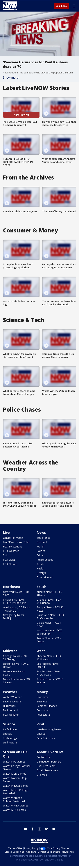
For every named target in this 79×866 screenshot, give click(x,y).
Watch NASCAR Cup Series (15, 779)
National (42, 542)
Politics (41, 551)
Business (42, 701)
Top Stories (43, 537)
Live (6, 532)
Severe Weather (12, 701)
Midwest (10, 651)
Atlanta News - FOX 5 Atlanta (49, 593)
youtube (25, 829)
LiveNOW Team (46, 766)
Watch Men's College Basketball (15, 791)
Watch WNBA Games (15, 805)
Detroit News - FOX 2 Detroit (15, 665)
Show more (11, 77)
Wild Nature (10, 742)
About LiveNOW (50, 752)
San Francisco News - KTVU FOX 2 (49, 673)
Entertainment (45, 577)
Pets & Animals (46, 738)
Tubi (5, 555)
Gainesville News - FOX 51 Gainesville (50, 616)
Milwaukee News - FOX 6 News (16, 680)
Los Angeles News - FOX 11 (48, 665)
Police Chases (45, 559)
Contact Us (43, 757)
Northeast (11, 586)
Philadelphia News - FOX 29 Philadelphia (14, 601)
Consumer (43, 710)
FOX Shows (10, 564)
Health (40, 568)
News (41, 532)
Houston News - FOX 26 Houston (49, 632)
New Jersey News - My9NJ (14, 616)
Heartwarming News (49, 729)
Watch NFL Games (14, 761)
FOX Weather (11, 551)
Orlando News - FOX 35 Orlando (49, 601)
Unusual (41, 733)
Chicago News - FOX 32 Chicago (15, 657)
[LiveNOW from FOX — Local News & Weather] (10, 5)
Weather (10, 692)
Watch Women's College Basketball (14, 799)
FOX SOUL (9, 559)
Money (42, 692)
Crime (40, 555)
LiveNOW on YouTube (16, 542)
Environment (10, 710)
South (41, 586)
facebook (32, 829)
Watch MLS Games (14, 810)
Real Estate (43, 714)
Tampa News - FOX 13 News (50, 609)
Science (9, 724)
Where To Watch (13, 537)
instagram (39, 829)
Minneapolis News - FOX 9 (14, 673)
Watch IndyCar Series (15, 785)
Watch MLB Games (14, 773)
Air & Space (10, 729)
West (41, 651)
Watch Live (61, 6)
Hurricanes (9, 706)
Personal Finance (47, 706)
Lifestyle (41, 573)
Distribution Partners (49, 761)
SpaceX (7, 733)
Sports (40, 564)
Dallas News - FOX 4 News (49, 624)
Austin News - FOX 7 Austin (49, 639)
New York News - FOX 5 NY (16, 593)
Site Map (42, 774)
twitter (46, 829)
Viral (40, 724)
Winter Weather (12, 697)
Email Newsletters (47, 770)
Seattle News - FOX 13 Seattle (50, 680)
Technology (10, 738)
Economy (42, 697)
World (40, 546)
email (53, 829)
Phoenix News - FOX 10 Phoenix (49, 657)
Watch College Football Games (16, 767)
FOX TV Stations (12, 546)
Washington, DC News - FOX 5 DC (16, 609)
